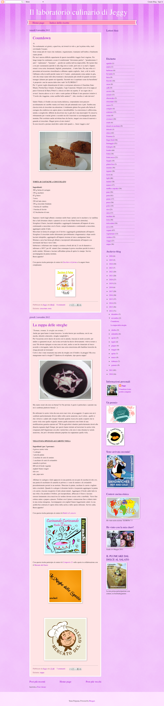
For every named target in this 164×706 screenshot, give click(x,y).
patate (108, 199)
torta (49, 308)
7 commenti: (61, 668)
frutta (108, 153)
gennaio (114, 365)
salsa (108, 213)
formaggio (110, 143)
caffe (108, 88)
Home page (38, 22)
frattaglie (109, 147)
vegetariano (110, 233)
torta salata (110, 223)
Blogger (92, 701)
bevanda (109, 74)
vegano (108, 230)
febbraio (114, 361)
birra (108, 77)
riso (107, 209)
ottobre (114, 330)
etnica (108, 133)
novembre (115, 318)
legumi (108, 171)
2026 (111, 256)
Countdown (42, 37)
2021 (111, 275)
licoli (108, 174)
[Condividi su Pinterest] (80, 305)
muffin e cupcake (112, 188)
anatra (108, 67)
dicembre (114, 314)
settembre (115, 334)
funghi (108, 160)
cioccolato (43, 308)
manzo (108, 185)
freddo (108, 150)
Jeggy (124, 385)
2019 (111, 283)
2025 (111, 260)
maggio (114, 349)
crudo (108, 122)
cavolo (108, 91)
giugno (114, 345)
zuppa (42, 672)
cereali (108, 94)
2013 (111, 307)
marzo (113, 357)
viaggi (108, 240)
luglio (113, 342)
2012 (111, 311)
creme (108, 115)
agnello (109, 63)
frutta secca (110, 157)
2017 (111, 291)
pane (108, 192)
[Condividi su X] (75, 305)
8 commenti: (61, 304)
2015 (111, 299)
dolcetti (109, 129)
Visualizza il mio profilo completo (125, 390)
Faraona (109, 136)
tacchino (109, 216)
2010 (111, 374)
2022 (111, 271)
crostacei (109, 119)
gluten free (110, 164)
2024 (111, 264)
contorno (109, 112)
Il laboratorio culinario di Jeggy (78, 12)
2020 (111, 279)
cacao (108, 84)
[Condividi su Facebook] (78, 305)
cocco (108, 105)
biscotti (109, 80)
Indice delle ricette (59, 22)
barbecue (109, 70)
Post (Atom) (41, 687)
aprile (113, 353)
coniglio (109, 108)
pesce (108, 202)
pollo (108, 206)
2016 (111, 295)
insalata (109, 167)
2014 (111, 303)
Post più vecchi (93, 681)
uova (108, 227)
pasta (108, 195)
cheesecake (110, 98)
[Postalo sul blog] (73, 305)
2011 (111, 370)
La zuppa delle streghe (50, 324)
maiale (108, 181)
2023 (111, 268)
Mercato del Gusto (41, 565)
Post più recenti (37, 681)
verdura (109, 237)
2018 (111, 287)
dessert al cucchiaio (113, 126)
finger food (110, 140)
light (108, 178)
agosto (113, 338)
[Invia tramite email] (70, 305)
